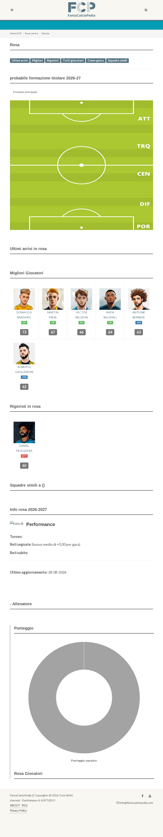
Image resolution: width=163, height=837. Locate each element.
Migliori (37, 60)
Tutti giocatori (73, 60)
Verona (45, 33)
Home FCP (15, 33)
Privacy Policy (18, 810)
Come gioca (96, 60)
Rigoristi (53, 60)
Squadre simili (117, 60)
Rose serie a (31, 33)
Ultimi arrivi (20, 60)
